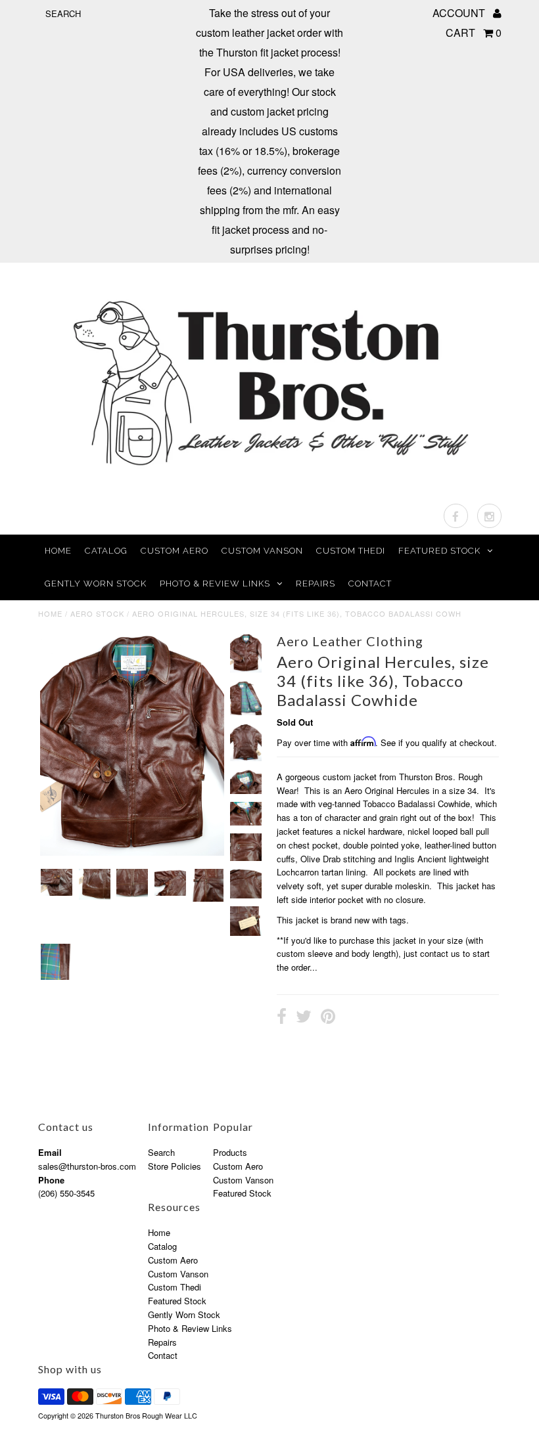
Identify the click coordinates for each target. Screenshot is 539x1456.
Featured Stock (439, 551)
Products (230, 1152)
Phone (51, 1180)
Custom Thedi (350, 551)
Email (50, 1152)
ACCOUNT (460, 12)
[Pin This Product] (328, 1018)
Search (161, 1152)
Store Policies (174, 1166)
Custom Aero (174, 551)
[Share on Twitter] (304, 1018)
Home (58, 551)
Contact (370, 583)
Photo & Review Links (215, 583)
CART (474, 32)
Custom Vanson (262, 551)
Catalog (106, 551)
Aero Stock (97, 613)
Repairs (315, 583)
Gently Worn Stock (96, 583)
